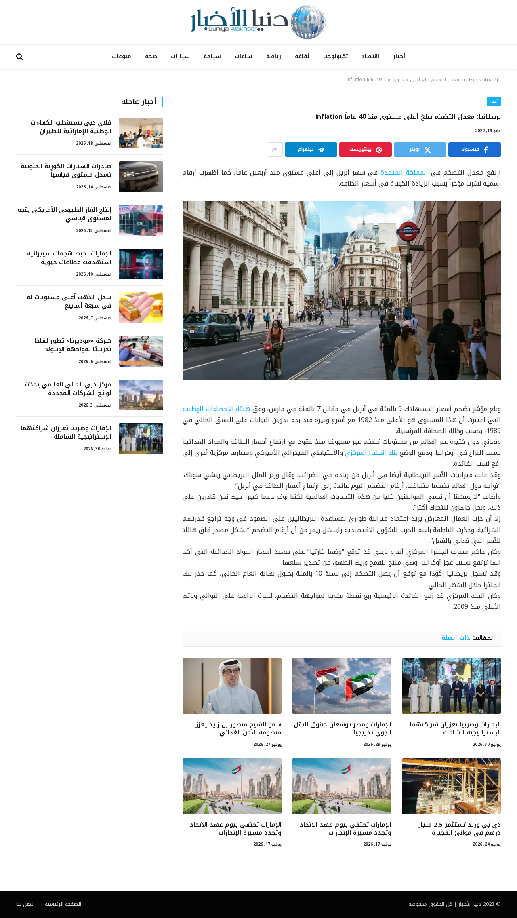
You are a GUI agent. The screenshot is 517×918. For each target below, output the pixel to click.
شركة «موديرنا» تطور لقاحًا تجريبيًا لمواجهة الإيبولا (72, 345)
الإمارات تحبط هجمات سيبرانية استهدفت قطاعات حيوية (69, 258)
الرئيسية (492, 79)
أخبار (399, 56)
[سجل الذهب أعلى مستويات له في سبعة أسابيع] (141, 307)
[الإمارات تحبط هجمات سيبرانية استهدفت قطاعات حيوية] (141, 264)
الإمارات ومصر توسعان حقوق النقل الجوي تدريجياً (342, 728)
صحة (151, 56)
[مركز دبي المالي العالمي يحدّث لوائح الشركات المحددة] (141, 395)
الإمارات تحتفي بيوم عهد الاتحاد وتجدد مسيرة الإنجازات (345, 829)
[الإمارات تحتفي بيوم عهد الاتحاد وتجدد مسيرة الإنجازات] (341, 786)
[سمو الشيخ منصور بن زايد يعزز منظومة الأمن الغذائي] (232, 686)
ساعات (243, 56)
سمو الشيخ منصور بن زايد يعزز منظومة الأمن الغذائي (238, 728)
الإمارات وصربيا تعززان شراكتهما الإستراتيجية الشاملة (455, 728)
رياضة (273, 56)
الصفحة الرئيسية (63, 904)
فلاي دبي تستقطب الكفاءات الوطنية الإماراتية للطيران (70, 127)
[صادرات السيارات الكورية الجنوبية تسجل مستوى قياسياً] (141, 176)
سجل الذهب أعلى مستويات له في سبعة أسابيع (69, 301)
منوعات (121, 56)
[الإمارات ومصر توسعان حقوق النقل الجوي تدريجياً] (341, 686)
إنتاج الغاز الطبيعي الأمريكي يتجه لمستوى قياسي (64, 214)
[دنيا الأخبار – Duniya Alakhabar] (258, 22)
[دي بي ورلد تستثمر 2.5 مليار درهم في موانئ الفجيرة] (451, 786)
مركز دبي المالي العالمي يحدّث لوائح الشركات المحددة (68, 389)
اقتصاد (370, 56)
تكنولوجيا (335, 56)
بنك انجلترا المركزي (371, 452)
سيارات (180, 56)
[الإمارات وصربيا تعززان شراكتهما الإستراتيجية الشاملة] (451, 686)
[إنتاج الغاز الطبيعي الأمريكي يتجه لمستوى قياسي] (141, 220)
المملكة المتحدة (404, 172)
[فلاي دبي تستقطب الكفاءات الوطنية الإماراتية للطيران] (141, 133)
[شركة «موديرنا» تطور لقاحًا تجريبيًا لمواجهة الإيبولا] (141, 351)
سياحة (212, 56)
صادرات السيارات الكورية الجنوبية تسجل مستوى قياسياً (66, 170)
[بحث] (20, 57)
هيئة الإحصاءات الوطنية (216, 409)
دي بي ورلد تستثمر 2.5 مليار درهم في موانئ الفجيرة (459, 829)
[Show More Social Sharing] (275, 149)
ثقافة (302, 56)
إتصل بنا (25, 904)
